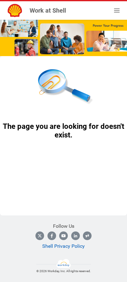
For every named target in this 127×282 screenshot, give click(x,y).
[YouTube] (63, 235)
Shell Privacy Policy (63, 246)
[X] (39, 235)
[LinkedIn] (75, 235)
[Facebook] (51, 235)
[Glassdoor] (87, 235)
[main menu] (117, 10)
